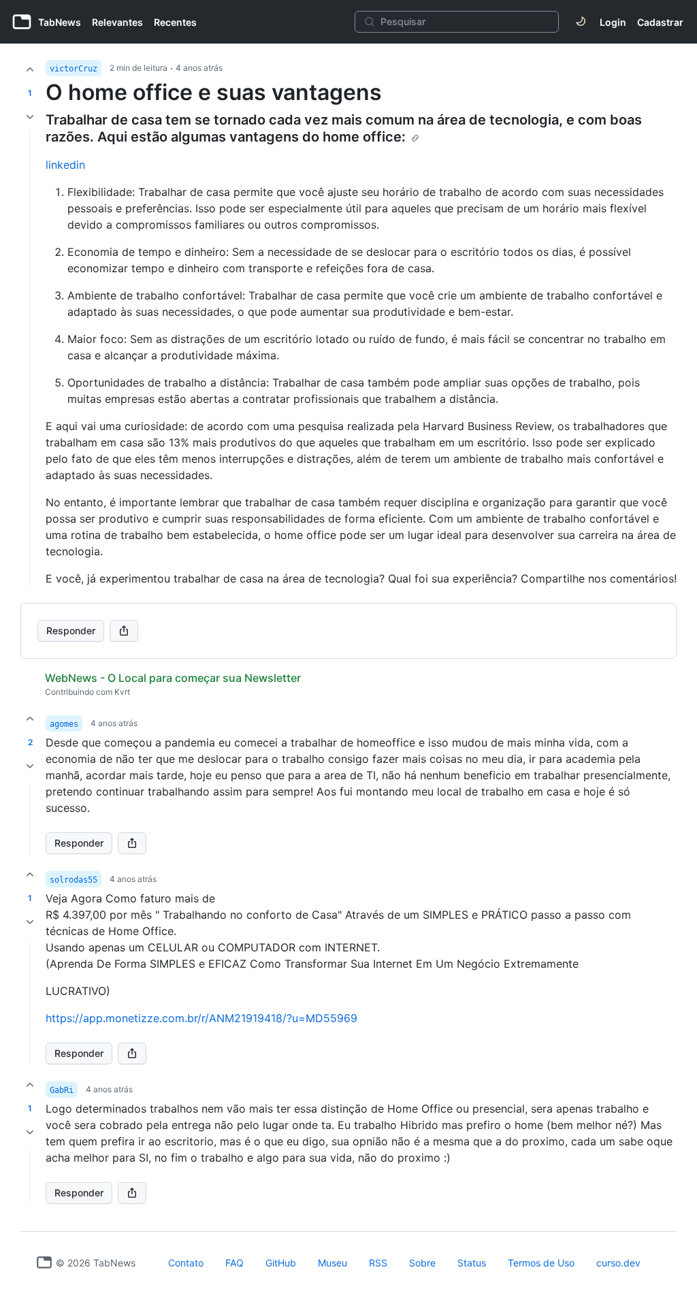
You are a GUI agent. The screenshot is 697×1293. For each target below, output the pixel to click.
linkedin (65, 164)
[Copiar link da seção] (415, 138)
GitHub (280, 1263)
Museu (332, 1263)
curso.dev (618, 1263)
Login (613, 22)
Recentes (175, 22)
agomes (64, 724)
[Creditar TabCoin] (29, 69)
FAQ (234, 1263)
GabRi (62, 1090)
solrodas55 (73, 880)
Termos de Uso (541, 1263)
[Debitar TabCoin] (29, 117)
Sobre (422, 1263)
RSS (378, 1263)
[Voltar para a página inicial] (44, 1262)
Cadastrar (660, 22)
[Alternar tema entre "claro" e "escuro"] (580, 22)
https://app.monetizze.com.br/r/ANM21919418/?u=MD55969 (201, 1018)
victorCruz (73, 68)
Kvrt (122, 692)
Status (471, 1263)
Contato (186, 1263)
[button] (29, 819)
